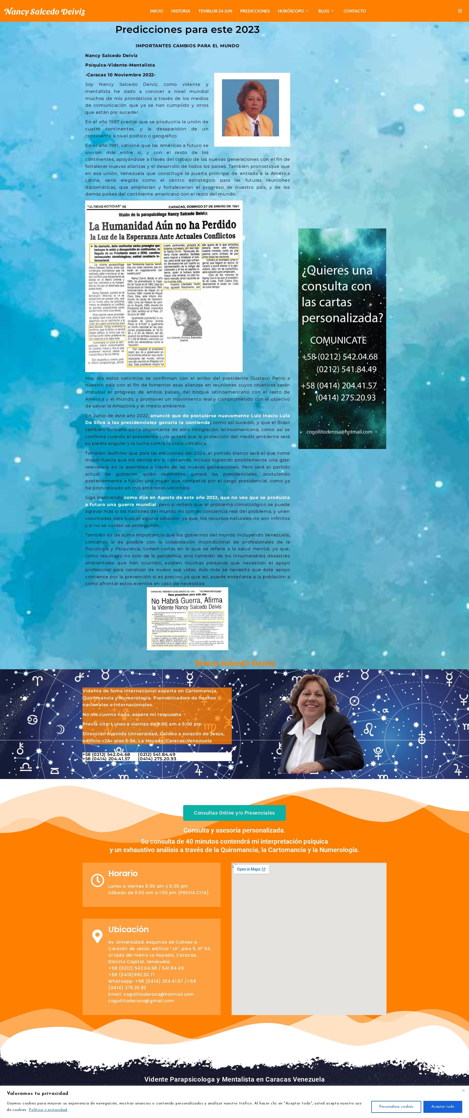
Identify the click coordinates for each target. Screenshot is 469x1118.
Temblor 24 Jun (215, 10)
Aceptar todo (442, 1107)
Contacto (355, 10)
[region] (234, 1102)
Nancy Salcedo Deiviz (44, 11)
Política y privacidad (48, 1110)
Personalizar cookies (396, 1107)
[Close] (463, 1090)
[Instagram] (460, 10)
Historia (180, 10)
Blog (323, 10)
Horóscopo (291, 10)
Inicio (156, 10)
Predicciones (255, 10)
